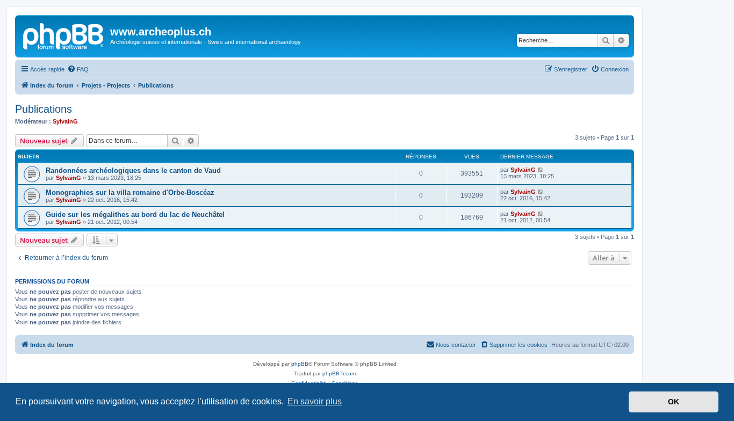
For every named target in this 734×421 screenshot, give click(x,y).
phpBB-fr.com (339, 373)
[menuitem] (78, 69)
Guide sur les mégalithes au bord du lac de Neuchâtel (135, 214)
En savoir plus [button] (314, 401)
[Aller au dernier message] (540, 169)
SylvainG (65, 121)
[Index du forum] (64, 35)
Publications (43, 109)
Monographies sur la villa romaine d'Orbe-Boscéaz (130, 192)
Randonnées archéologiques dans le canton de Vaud (133, 170)
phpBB (299, 364)
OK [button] (673, 401)
